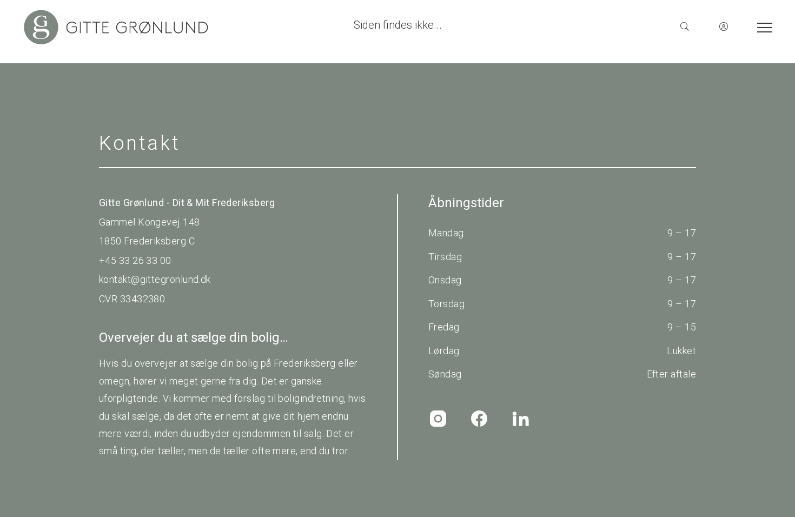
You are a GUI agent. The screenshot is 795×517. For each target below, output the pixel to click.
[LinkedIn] (520, 418)
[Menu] (762, 27)
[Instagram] (438, 418)
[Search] (684, 27)
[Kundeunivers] (723, 27)
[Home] (210, 27)
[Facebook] (479, 418)
